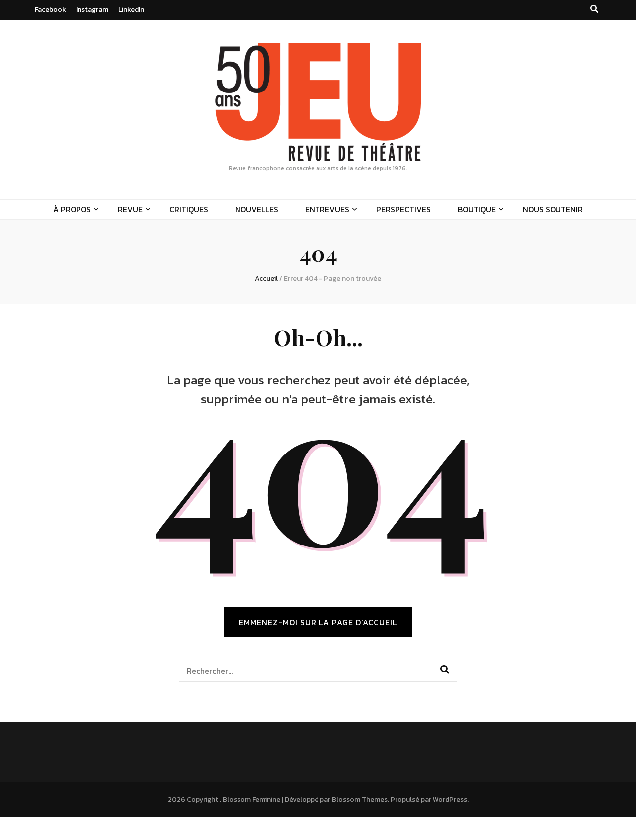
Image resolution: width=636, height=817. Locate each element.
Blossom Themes (360, 799)
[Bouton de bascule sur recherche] (594, 9)
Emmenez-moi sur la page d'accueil (318, 622)
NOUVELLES (256, 209)
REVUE (130, 209)
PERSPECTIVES (403, 209)
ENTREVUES (327, 209)
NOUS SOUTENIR (553, 209)
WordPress (450, 799)
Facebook (50, 9)
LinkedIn (131, 9)
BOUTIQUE (477, 209)
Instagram (92, 9)
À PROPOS (72, 209)
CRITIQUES (188, 209)
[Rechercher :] (305, 669)
